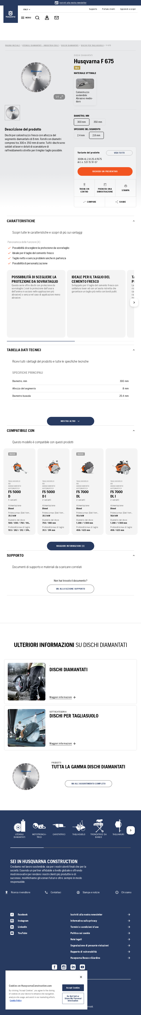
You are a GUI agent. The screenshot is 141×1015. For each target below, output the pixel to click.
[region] (46, 989)
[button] (70, 589)
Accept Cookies (73, 987)
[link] (70, 3)
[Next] (134, 302)
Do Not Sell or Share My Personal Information (73, 998)
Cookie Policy (15, 1000)
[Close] (81, 977)
